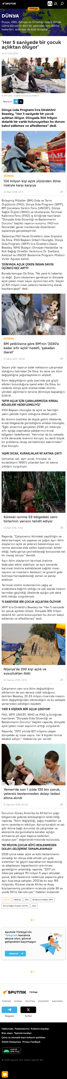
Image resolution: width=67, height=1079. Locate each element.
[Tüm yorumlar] (5, 1074)
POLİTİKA (30, 1001)
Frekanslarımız (22, 1028)
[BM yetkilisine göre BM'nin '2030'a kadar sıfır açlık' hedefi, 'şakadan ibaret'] (33, 314)
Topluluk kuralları (23, 1033)
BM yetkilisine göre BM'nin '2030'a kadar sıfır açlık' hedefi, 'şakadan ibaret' (31, 348)
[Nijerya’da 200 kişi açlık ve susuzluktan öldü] (33, 644)
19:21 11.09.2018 (10, 53)
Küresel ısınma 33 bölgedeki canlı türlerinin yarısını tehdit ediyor (31, 519)
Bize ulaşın (7, 1033)
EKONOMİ (43, 1001)
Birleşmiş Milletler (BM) (43, 899)
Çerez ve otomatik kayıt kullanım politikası (23, 1037)
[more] (61, 191)
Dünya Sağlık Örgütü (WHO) (15, 906)
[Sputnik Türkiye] (10, 4)
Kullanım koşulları (40, 1028)
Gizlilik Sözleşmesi (11, 1041)
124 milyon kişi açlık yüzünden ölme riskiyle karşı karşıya (32, 183)
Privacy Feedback (31, 1041)
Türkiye (6, 1001)
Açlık (34, 906)
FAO (27, 899)
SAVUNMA (57, 1001)
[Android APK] (11, 1051)
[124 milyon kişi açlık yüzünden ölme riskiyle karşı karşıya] (33, 151)
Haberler (17, 899)
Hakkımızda (7, 1028)
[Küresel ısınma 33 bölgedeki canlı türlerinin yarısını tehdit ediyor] (33, 492)
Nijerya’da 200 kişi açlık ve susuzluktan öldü (25, 671)
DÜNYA (9, 176)
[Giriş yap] (55, 3)
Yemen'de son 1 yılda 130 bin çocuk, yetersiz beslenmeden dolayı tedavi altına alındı (32, 793)
